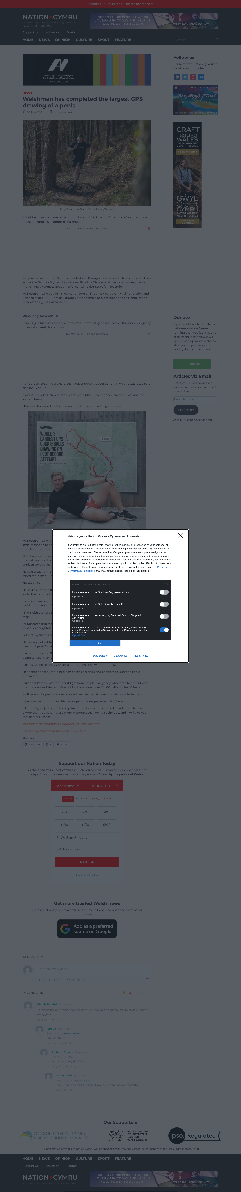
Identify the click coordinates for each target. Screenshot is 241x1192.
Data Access (120, 655)
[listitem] (120, 584)
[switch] (164, 592)
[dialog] (120, 596)
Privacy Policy (140, 655)
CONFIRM (95, 643)
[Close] (181, 536)
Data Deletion (100, 655)
